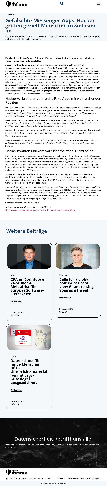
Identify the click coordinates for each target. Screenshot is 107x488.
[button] (98, 4)
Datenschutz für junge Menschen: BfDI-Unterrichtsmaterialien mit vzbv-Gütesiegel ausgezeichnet (29, 371)
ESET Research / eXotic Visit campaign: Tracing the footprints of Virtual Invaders (40, 210)
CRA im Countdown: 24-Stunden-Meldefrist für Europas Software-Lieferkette (28, 286)
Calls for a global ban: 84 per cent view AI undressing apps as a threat (76, 285)
